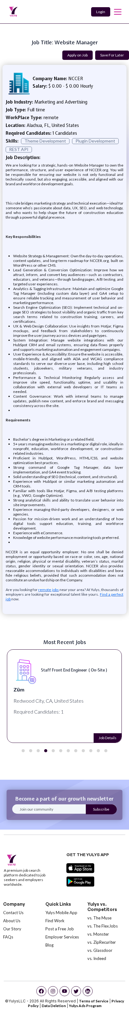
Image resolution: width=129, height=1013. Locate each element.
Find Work (54, 920)
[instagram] (53, 991)
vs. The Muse (99, 917)
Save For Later (112, 55)
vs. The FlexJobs (102, 925)
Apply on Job (77, 55)
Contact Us (13, 912)
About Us (11, 920)
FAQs (8, 936)
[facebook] (41, 991)
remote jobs (48, 589)
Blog (49, 945)
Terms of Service (93, 1001)
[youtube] (64, 991)
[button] (23, 751)
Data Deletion (54, 1005)
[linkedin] (88, 991)
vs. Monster (98, 934)
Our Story (12, 928)
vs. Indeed (96, 958)
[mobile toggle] (118, 12)
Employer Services (62, 936)
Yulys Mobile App (61, 912)
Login (100, 11)
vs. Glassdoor (99, 950)
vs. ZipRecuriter (101, 942)
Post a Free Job (59, 928)
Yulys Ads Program (85, 1005)
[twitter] (76, 991)
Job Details (108, 737)
